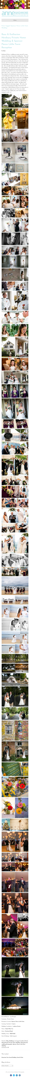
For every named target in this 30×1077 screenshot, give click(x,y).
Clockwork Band (9, 1031)
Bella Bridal (12, 1033)
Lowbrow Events (17, 1026)
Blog (7, 1041)
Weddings (11, 1041)
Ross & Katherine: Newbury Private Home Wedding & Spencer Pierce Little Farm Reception (14, 41)
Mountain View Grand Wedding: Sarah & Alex (12, 1057)
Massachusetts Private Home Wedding (11, 1042)
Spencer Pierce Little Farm (18, 1021)
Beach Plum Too (9, 1028)
